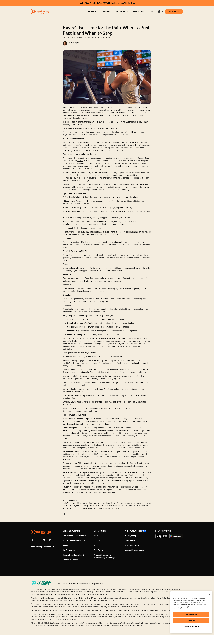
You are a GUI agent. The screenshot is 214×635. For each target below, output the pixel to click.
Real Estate (98, 550)
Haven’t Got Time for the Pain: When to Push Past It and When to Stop (107, 30)
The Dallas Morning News (71, 506)
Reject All (191, 620)
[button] (160, 11)
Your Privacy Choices (191, 626)
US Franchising (69, 550)
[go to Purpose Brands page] (41, 582)
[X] (38, 540)
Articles (97, 540)
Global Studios (100, 531)
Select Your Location (71, 531)
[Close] (209, 594)
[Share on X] (66, 514)
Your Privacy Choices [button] (133, 531)
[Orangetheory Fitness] (41, 532)
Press (65, 545)
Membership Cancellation (42, 547)
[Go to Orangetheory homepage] (40, 11)
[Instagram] (44, 540)
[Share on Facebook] (64, 514)
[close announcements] (211, 3)
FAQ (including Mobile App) (74, 540)
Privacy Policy (130, 536)
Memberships (122, 11)
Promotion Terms (132, 545)
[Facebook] (32, 540)
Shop (152, 11)
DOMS (80, 161)
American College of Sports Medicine (89, 184)
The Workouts (90, 11)
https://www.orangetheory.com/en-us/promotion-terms (127, 625)
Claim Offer (130, 3)
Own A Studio (139, 11)
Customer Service (70, 560)
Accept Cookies (191, 614)
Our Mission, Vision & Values (74, 536)
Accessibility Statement (135, 550)
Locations (106, 11)
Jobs (96, 536)
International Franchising (73, 555)
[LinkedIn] (50, 540)
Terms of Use (130, 540)
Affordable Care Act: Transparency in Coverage (104, 556)
